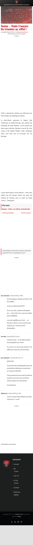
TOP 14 (16, 476)
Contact (16, 487)
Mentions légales (16, 493)
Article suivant (26, 213)
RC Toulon (16, 470)
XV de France (16, 482)
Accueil (16, 464)
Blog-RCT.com (19, 514)
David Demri (24, 32)
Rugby (19, 516)
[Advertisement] (16, 55)
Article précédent (8, 213)
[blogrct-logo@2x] (16, 1)
